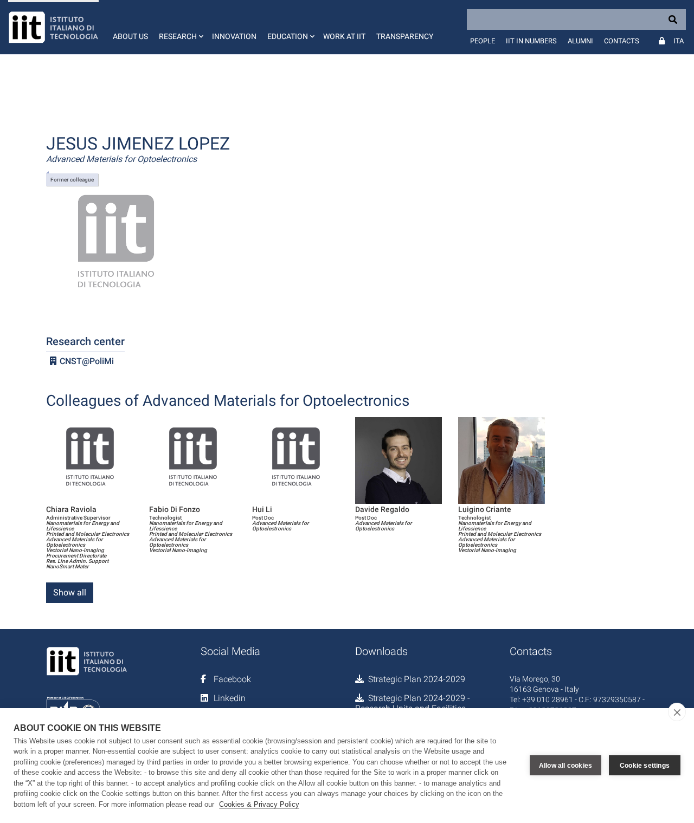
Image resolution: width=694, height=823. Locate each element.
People (482, 41)
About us (130, 36)
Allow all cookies (565, 765)
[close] (677, 712)
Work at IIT (344, 36)
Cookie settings (645, 765)
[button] (180, 27)
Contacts (621, 41)
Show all (69, 592)
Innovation (234, 36)
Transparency (404, 36)
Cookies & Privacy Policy (259, 804)
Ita (678, 41)
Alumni (580, 41)
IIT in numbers (531, 41)
